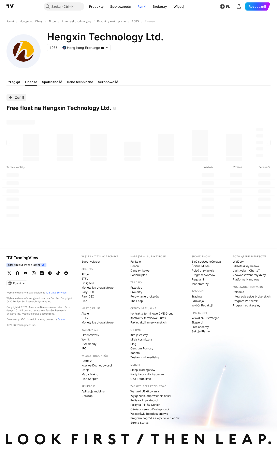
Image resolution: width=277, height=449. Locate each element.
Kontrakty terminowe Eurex (148, 318)
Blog (133, 344)
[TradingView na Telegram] (50, 273)
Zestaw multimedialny (144, 357)
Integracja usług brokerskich (252, 296)
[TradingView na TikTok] (58, 273)
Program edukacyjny (246, 305)
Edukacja (198, 301)
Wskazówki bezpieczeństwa (149, 413)
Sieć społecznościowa (206, 261)
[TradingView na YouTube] (25, 273)
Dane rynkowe (139, 270)
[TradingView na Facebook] (17, 273)
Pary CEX (88, 292)
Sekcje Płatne (201, 331)
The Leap (136, 301)
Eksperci (197, 322)
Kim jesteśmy (139, 335)
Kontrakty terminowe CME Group (152, 313)
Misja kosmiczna (141, 339)
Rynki (141, 6)
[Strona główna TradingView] (10, 6)
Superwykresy (91, 261)
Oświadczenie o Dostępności (149, 409)
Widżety (238, 261)
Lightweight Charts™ (246, 270)
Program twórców (203, 275)
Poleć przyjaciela (203, 270)
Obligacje (88, 283)
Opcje (85, 370)
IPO (84, 348)
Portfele (87, 361)
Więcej (179, 6)
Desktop (87, 395)
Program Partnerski (245, 301)
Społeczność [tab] (52, 82)
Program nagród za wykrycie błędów (154, 418)
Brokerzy (160, 6)
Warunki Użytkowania (144, 391)
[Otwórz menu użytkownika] (239, 6)
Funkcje (135, 261)
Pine (84, 301)
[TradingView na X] (9, 273)
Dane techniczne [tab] (80, 82)
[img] (102, 47)
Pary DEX (88, 296)
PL (228, 6)
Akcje (85, 274)
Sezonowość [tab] (108, 82)
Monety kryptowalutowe (98, 287)
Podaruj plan (138, 275)
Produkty (96, 6)
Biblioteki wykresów (246, 266)
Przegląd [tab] (13, 82)
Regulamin (198, 279)
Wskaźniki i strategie (205, 318)
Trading (197, 296)
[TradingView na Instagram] (34, 273)
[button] (106, 6)
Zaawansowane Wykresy (249, 275)
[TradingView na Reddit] (66, 273)
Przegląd (136, 287)
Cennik (135, 266)
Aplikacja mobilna (93, 391)
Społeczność (120, 6)
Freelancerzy (200, 327)
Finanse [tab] (31, 82)
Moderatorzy (200, 284)
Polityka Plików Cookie (145, 404)
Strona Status (139, 422)
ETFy (85, 278)
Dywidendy (89, 344)
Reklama (238, 292)
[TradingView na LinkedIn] (42, 273)
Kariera (135, 352)
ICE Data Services (56, 292)
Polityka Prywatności (144, 400)
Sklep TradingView (142, 370)
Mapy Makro (90, 374)
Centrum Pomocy (141, 348)
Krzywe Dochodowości (97, 365)
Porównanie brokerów (144, 296)
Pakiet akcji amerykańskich (148, 322)
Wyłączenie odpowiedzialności (150, 395)
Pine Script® (90, 378)
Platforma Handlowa (246, 279)
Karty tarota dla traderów (147, 374)
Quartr (61, 319)
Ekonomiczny (90, 335)
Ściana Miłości (201, 266)
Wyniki (86, 339)
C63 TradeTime (140, 378)
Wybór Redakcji (202, 305)
